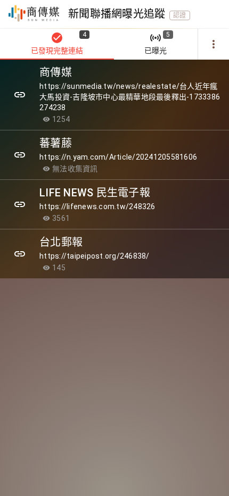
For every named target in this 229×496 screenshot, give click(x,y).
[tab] (57, 44)
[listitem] (114, 95)
